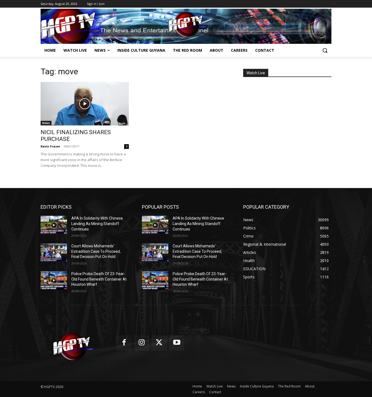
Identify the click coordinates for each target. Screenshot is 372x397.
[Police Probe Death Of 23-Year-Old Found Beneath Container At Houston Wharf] (54, 280)
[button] (324, 50)
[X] (159, 343)
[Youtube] (176, 343)
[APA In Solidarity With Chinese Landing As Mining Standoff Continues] (54, 225)
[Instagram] (141, 343)
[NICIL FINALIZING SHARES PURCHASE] (85, 103)
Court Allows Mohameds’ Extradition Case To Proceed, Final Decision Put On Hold (96, 251)
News (46, 123)
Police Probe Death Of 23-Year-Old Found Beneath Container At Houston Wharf (99, 279)
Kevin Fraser (50, 146)
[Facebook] (124, 343)
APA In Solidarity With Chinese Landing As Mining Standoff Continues (97, 223)
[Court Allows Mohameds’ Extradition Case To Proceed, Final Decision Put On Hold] (54, 253)
